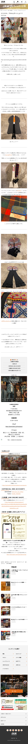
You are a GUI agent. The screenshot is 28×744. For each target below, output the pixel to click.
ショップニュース (6, 661)
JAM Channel (6, 664)
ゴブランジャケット (6, 321)
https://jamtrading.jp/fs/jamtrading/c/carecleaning (14, 485)
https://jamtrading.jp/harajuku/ (14, 426)
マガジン (4, 657)
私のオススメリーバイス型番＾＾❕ (19, 582)
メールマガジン (6, 668)
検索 (14, 2)
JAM (3, 562)
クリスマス (13, 562)
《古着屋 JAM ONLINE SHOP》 (14, 368)
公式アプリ (18, 661)
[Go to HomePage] (1, 10)
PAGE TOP (13, 738)
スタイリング (21, 562)
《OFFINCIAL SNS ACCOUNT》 (14, 366)
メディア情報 (18, 657)
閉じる (16, 359)
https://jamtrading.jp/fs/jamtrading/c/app (16, 554)
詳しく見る (14, 691)
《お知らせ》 (14, 363)
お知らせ (7, 562)
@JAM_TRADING (16, 493)
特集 (3, 653)
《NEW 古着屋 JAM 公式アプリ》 (14, 370)
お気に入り (18, 2)
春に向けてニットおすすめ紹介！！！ (19, 619)
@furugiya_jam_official (17, 491)
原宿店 (10, 563)
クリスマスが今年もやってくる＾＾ (19, 607)
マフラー (19, 190)
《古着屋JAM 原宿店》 (14, 361)
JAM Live (18, 664)
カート (22, 2)
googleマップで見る (14, 414)
